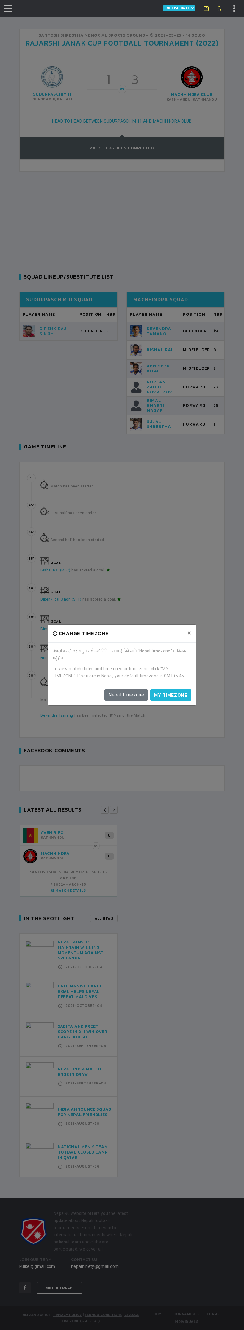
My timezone (170, 694)
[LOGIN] (206, 9)
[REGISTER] (220, 9)
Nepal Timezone (126, 695)
